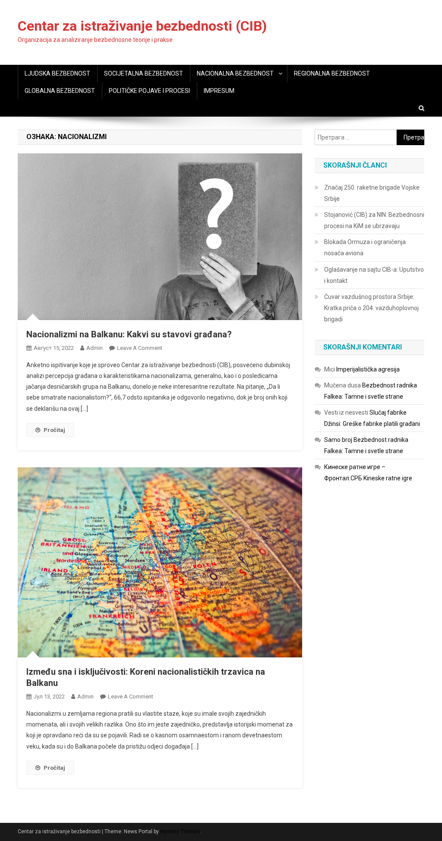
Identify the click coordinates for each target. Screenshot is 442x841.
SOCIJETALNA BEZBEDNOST (143, 73)
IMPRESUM (219, 90)
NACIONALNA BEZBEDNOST (235, 73)
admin (94, 348)
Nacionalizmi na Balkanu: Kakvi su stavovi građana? (129, 334)
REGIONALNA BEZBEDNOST (332, 73)
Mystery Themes (180, 831)
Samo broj (338, 439)
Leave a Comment (139, 348)
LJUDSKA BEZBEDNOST (57, 73)
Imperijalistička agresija (368, 369)
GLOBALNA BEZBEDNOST (60, 90)
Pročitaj (54, 430)
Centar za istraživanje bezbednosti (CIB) (142, 26)
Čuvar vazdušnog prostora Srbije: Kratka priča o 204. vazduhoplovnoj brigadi (371, 308)
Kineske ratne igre (387, 478)
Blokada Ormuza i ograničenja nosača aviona (365, 247)
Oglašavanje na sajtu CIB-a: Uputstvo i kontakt (374, 275)
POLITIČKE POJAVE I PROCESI (149, 90)
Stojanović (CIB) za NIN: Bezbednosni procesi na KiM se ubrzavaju (374, 220)
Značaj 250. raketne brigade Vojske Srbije (372, 193)
